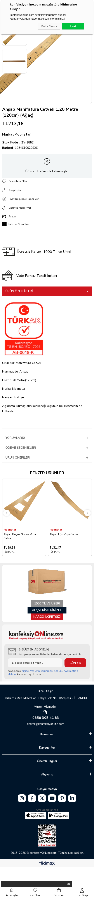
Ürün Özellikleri (19, 291)
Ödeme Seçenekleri (20, 448)
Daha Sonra (49, 26)
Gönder (75, 663)
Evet (73, 26)
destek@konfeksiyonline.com (45, 724)
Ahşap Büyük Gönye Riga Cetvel (19, 536)
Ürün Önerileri (17, 457)
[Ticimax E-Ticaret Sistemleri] (47, 863)
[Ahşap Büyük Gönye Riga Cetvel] (24, 503)
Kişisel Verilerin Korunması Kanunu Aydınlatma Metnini (43, 672)
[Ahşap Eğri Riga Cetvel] (70, 503)
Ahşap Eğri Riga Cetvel (64, 534)
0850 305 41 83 (45, 717)
